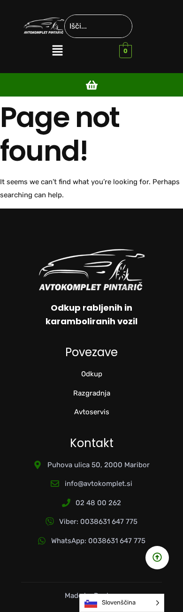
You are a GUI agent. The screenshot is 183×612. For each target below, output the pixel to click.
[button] (57, 51)
